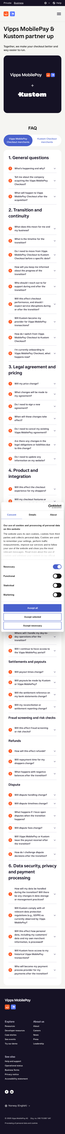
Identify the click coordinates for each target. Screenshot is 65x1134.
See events (10, 1039)
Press (35, 1039)
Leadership (38, 1043)
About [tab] (53, 514)
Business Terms (12, 1070)
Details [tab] (32, 514)
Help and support (13, 1061)
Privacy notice (12, 1074)
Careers (37, 1030)
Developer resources (15, 1030)
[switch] (57, 576)
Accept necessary (32, 625)
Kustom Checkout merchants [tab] (47, 140)
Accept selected (32, 616)
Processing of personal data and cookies (21, 1123)
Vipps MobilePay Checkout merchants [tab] (18, 140)
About (36, 1026)
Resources (10, 1026)
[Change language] (47, 3)
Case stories (10, 1034)
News (36, 1034)
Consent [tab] (11, 514)
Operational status (14, 1065)
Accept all (32, 608)
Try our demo (11, 1043)
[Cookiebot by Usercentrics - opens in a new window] (48, 506)
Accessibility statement (16, 1078)
